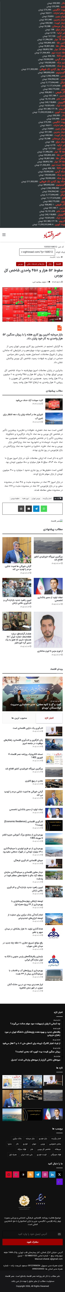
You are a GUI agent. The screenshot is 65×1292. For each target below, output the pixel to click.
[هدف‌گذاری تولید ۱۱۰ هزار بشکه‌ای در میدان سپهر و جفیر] (54, 933)
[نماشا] (9, 1174)
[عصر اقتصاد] (52, 235)
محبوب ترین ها (19, 718)
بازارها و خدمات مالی (35, 264)
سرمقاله (58, 1149)
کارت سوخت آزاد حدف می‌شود (29, 400)
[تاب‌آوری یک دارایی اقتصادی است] (54, 731)
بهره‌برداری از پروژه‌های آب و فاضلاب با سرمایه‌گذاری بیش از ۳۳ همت (26, 972)
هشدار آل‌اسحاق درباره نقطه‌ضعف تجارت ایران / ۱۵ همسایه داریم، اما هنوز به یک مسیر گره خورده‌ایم (18, 638)
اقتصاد (52, 257)
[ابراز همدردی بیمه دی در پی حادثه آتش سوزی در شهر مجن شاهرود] (54, 990)
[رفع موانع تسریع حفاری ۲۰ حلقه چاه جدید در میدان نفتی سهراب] (54, 947)
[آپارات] (16, 1174)
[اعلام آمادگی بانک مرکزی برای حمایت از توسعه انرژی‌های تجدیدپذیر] (54, 919)
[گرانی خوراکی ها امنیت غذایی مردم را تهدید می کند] (16, 550)
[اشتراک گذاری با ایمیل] (29, 509)
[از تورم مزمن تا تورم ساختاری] (48, 630)
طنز (31, 1149)
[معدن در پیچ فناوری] (54, 783)
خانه (59, 257)
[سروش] (23, 1174)
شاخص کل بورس (43, 1149)
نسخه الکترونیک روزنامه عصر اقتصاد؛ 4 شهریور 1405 (25, 755)
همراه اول (13, 1154)
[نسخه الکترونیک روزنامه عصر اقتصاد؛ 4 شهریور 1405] (54, 759)
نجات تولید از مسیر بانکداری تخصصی (50, 599)
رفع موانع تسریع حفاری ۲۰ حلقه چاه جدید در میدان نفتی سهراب (23, 944)
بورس (20, 264)
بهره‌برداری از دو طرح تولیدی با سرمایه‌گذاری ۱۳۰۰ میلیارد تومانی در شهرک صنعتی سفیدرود (23, 850)
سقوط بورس (15, 498)
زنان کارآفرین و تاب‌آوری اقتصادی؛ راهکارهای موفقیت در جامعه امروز (23, 741)
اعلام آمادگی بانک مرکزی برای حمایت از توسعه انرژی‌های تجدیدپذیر (25, 916)
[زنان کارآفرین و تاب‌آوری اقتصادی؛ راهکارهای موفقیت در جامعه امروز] (54, 744)
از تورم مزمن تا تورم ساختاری (50, 651)
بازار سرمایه (30, 1138)
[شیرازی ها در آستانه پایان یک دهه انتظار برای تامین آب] (54, 418)
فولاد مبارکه (22, 1149)
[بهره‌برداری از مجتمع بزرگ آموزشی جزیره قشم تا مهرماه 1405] (54, 839)
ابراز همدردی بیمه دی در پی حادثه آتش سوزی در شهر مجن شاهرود (25, 986)
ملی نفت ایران (26, 1154)
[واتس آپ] (44, 509)
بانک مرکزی (17, 1138)
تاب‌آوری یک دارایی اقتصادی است (28, 728)
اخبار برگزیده (47, 498)
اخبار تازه (49, 718)
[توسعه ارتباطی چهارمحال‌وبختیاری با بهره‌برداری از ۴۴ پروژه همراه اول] (54, 905)
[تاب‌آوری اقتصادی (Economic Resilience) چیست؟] (54, 825)
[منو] (4, 236)
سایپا (10, 1143)
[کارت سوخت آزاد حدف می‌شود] (54, 404)
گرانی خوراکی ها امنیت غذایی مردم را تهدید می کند (18, 568)
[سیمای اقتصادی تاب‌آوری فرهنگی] (54, 864)
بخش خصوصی (55, 1143)
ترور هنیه (25, 498)
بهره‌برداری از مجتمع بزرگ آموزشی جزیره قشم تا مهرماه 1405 (22, 836)
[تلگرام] (36, 509)
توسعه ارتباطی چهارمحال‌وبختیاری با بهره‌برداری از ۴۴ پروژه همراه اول (27, 902)
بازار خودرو (43, 1138)
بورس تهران (36, 498)
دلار (17, 1143)
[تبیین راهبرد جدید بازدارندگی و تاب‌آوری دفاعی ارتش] (16, 587)
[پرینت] (21, 509)
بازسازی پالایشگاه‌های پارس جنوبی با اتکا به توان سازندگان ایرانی (24, 958)
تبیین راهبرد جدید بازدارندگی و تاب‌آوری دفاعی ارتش (17, 601)
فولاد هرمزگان (56, 1154)
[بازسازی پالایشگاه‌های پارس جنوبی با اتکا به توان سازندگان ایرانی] (54, 961)
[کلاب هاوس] (59, 1182)
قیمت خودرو (41, 1154)
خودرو (25, 1143)
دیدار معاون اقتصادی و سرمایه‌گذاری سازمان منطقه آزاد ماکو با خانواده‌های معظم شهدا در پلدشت (23, 875)
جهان (34, 1143)
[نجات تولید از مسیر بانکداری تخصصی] (48, 586)
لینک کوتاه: (60, 252)
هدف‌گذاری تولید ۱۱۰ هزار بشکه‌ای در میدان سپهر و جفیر (24, 930)
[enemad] (41, 1209)
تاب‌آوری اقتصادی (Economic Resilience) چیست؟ (23, 823)
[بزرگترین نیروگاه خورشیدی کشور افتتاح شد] (48, 545)
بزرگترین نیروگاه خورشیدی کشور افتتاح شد (48, 558)
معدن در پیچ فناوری (34, 781)
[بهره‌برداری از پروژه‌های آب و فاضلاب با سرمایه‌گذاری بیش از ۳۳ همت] (54, 975)
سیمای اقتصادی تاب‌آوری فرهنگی (28, 860)
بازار (50, 264)
